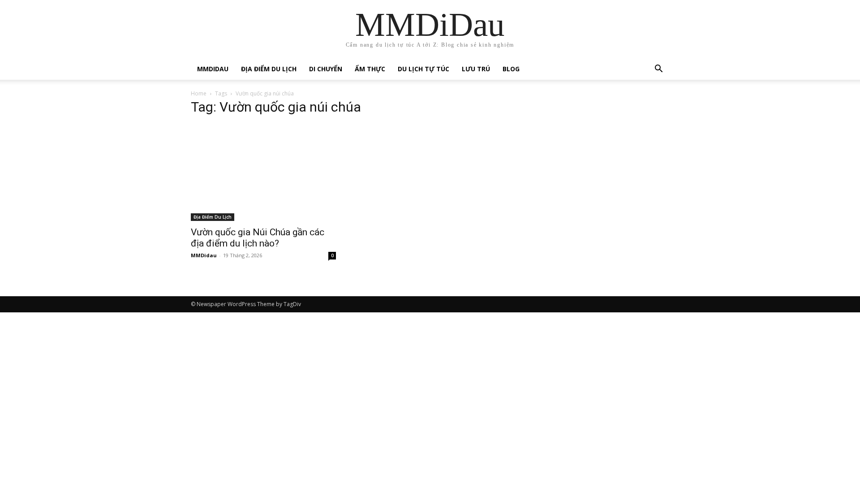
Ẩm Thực (370, 69)
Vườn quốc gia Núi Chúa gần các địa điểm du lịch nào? (257, 238)
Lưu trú (476, 69)
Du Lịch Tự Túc (423, 69)
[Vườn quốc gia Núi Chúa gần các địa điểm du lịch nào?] (263, 172)
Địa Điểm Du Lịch (269, 69)
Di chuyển (325, 69)
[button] (658, 69)
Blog (511, 69)
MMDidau (212, 69)
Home (198, 93)
